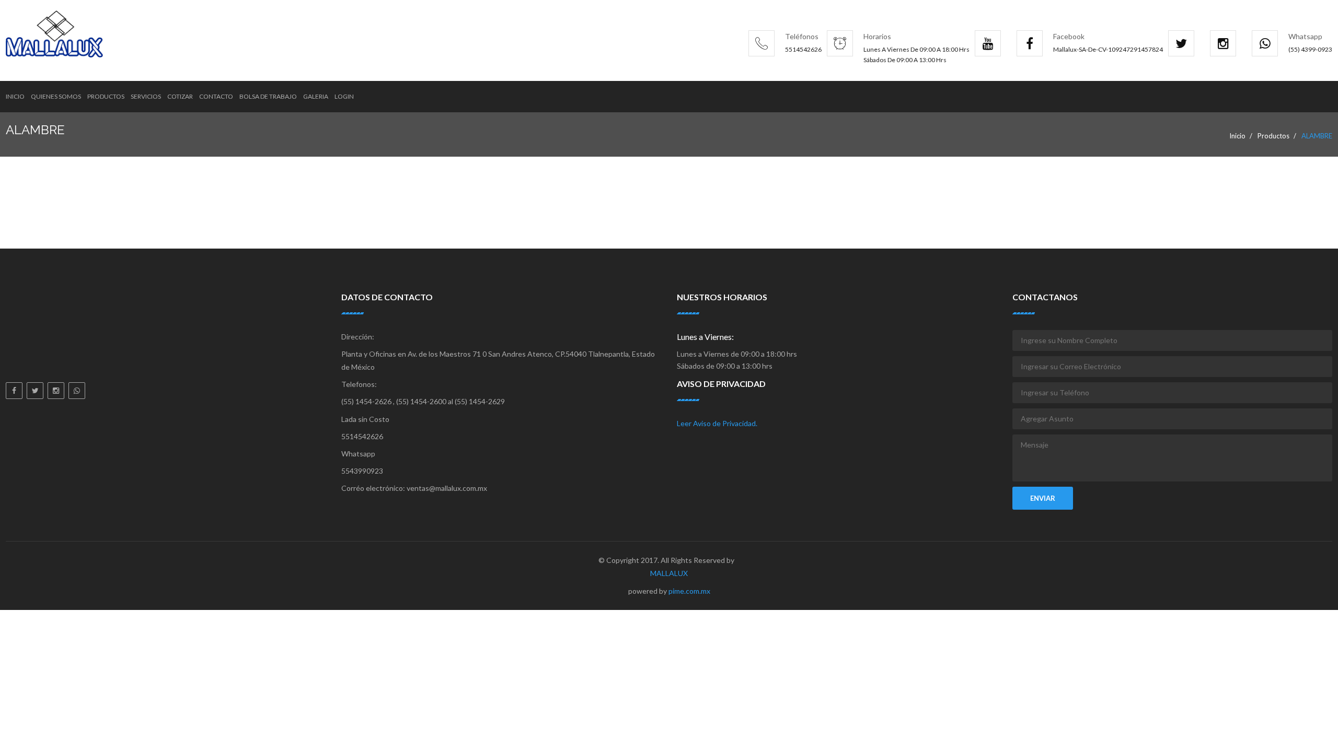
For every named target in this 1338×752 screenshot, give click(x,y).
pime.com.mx (689, 590)
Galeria (315, 96)
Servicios (146, 96)
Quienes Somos (56, 96)
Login (344, 96)
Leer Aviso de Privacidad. (717, 423)
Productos (105, 96)
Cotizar (180, 96)
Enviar (1042, 498)
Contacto (216, 96)
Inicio (15, 96)
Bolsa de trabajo (268, 96)
